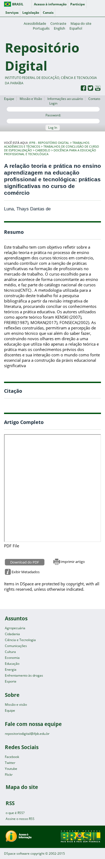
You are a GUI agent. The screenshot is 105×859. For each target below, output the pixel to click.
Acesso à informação (50, 4)
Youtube (11, 768)
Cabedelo (42, 150)
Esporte (10, 681)
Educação (12, 663)
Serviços (12, 12)
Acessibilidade (35, 23)
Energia (10, 669)
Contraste (58, 23)
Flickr (9, 774)
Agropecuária (15, 628)
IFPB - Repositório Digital (49, 143)
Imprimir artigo (73, 561)
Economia (12, 657)
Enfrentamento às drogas (24, 675)
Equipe (9, 98)
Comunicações (16, 646)
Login (53, 103)
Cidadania (12, 634)
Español (75, 28)
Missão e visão (16, 704)
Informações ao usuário (65, 98)
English (59, 28)
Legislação (30, 12)
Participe (77, 4)
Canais (48, 12)
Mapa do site (81, 23)
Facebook (12, 756)
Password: (53, 115)
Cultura (10, 651)
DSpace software (17, 853)
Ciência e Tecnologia (20, 640)
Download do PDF (24, 562)
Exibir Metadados (26, 571)
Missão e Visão (31, 98)
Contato (94, 98)
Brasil (17, 4)
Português (41, 28)
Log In (52, 127)
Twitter (10, 762)
